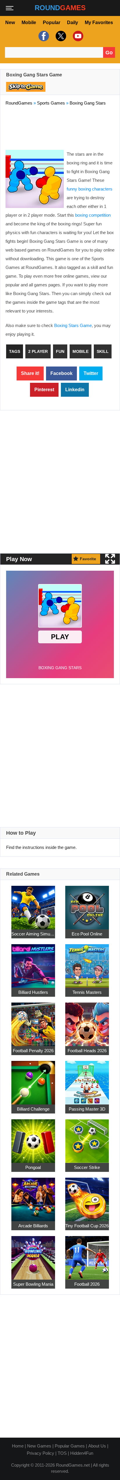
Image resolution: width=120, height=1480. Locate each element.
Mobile (29, 22)
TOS (62, 1453)
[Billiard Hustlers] (33, 962)
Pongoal (33, 1167)
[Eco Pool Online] (87, 904)
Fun (60, 351)
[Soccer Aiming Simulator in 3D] (33, 904)
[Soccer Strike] (87, 1137)
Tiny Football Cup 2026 (87, 1225)
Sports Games (51, 102)
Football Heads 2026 (87, 1050)
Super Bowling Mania (33, 1284)
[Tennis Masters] (87, 962)
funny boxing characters (89, 188)
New (10, 22)
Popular (51, 22)
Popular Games (70, 1445)
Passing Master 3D (87, 1109)
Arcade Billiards (33, 1225)
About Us (97, 1445)
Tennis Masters (87, 992)
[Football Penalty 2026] (33, 1021)
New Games (39, 1445)
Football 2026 (87, 1284)
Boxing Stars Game (73, 325)
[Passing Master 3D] (87, 1079)
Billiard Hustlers (33, 992)
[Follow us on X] (60, 36)
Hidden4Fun (81, 1453)
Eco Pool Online (87, 933)
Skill (103, 351)
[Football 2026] (87, 1254)
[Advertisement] (60, 126)
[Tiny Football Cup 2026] (87, 1196)
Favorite (88, 558)
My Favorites (99, 22)
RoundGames (19, 102)
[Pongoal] (33, 1137)
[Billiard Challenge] (33, 1079)
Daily (72, 22)
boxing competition (93, 215)
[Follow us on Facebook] (43, 36)
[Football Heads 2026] (87, 1021)
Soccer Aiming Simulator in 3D (33, 933)
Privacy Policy (40, 1453)
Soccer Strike (87, 1167)
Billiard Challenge (33, 1109)
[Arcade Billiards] (33, 1196)
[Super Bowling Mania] (33, 1254)
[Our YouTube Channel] (77, 36)
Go (109, 52)
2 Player (38, 351)
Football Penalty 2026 (33, 1050)
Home (18, 1445)
